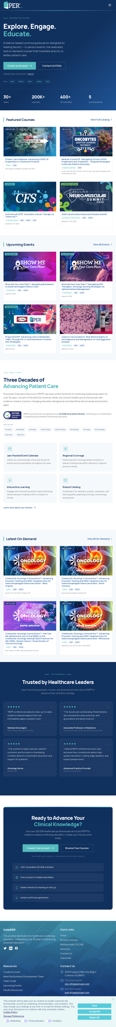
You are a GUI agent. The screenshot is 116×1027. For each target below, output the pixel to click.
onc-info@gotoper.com (77, 984)
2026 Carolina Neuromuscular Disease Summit (84, 214)
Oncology (8, 429)
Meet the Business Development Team (23, 976)
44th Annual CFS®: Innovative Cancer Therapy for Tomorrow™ (29, 215)
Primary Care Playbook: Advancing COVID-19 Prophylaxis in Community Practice (26, 160)
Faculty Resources (13, 990)
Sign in (31, 74)
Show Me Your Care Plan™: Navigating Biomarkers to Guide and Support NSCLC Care (29, 285)
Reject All (95, 1017)
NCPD (21, 82)
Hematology (20, 429)
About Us (65, 949)
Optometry (20, 435)
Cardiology (32, 429)
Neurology (86, 429)
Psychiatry (8, 435)
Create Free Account (38, 848)
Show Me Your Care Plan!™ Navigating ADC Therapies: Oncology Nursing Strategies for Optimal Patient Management (83, 287)
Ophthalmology (60, 429)
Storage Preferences (13, 1016)
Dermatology (74, 429)
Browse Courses (69, 939)
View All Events (101, 244)
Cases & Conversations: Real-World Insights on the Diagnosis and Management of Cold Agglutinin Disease (86, 339)
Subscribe (65, 958)
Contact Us (66, 953)
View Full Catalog (100, 119)
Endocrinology (45, 429)
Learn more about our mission (17, 507)
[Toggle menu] (110, 5)
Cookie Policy (10, 1012)
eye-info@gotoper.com (77, 992)
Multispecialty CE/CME (72, 944)
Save (94, 1005)
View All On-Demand (98, 538)
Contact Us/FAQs (52, 65)
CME (12, 82)
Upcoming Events (12, 985)
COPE (39, 82)
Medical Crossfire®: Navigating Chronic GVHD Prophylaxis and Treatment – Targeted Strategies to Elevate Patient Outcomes (86, 161)
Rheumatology (100, 429)
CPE (47, 82)
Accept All (94, 1011)
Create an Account (17, 65)
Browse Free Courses (77, 848)
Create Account (11, 972)
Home (63, 935)
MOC (30, 82)
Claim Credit (9, 981)
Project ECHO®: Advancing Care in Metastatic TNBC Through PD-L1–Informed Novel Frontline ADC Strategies (28, 339)
